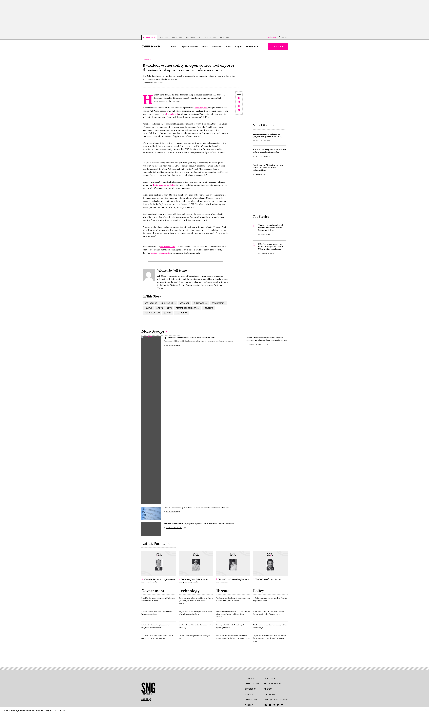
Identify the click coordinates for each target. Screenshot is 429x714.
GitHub (159, 308)
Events (204, 46)
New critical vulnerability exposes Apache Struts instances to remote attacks (199, 523)
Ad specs (268, 689)
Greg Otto (260, 174)
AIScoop (164, 37)
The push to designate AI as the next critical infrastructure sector (269, 150)
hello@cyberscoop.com (276, 699)
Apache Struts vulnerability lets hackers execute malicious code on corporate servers (266, 338)
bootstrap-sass (201, 107)
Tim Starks (265, 234)
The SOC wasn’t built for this (268, 579)
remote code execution (187, 308)
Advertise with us (272, 683)
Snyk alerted (172, 113)
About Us (146, 699)
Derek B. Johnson (263, 141)
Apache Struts (218, 303)
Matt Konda (181, 313)
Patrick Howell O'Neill (176, 527)
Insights (239, 46)
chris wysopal (200, 303)
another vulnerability (160, 252)
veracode (184, 303)
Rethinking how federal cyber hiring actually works (193, 580)
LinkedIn (274, 705)
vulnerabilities (168, 303)
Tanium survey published (164, 184)
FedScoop (177, 37)
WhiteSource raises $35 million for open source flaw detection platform (196, 507)
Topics (172, 46)
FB (265, 705)
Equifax (148, 308)
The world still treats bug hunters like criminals (232, 580)
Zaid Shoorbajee (173, 345)
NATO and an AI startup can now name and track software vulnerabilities (268, 167)
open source (150, 303)
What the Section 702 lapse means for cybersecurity (158, 580)
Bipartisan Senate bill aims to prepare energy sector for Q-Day (268, 135)
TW (269, 705)
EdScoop (224, 37)
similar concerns (167, 246)
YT (282, 705)
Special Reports (190, 46)
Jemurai (167, 313)
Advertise (272, 37)
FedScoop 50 (252, 46)
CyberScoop (149, 37)
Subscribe (279, 46)
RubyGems (208, 308)
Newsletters (270, 678)
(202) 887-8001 (270, 694)
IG (277, 705)
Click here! (61, 710)
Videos (227, 46)
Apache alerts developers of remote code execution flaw (189, 337)
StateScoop (210, 37)
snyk (169, 308)
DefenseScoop (193, 37)
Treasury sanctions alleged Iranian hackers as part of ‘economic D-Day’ (270, 227)
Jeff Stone (148, 83)
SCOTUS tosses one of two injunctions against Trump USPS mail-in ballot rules (270, 246)
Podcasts (216, 46)
